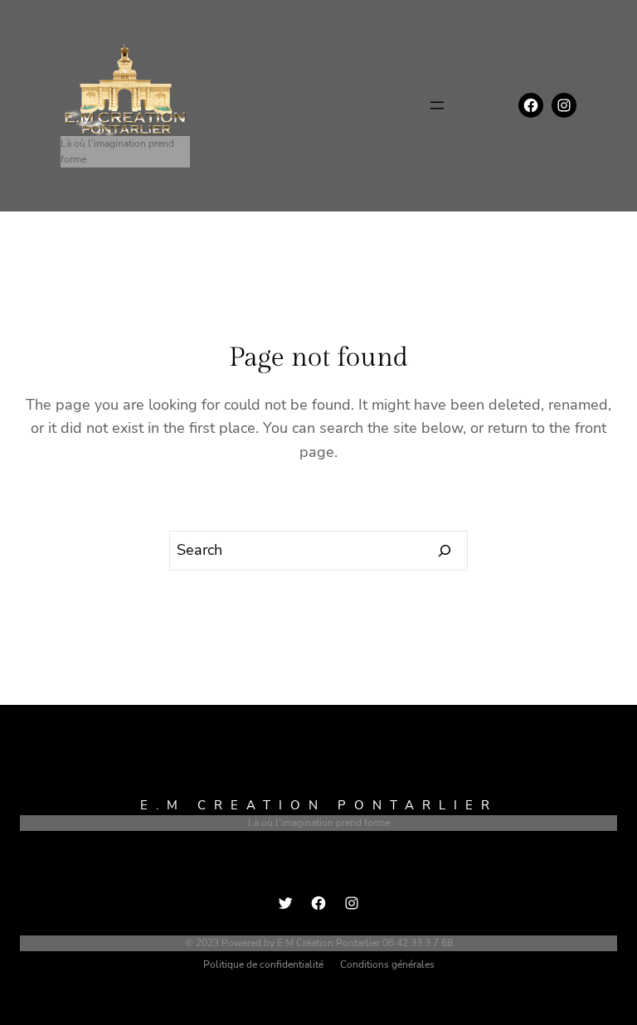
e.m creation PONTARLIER (319, 805)
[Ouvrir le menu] (437, 105)
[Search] (444, 550)
